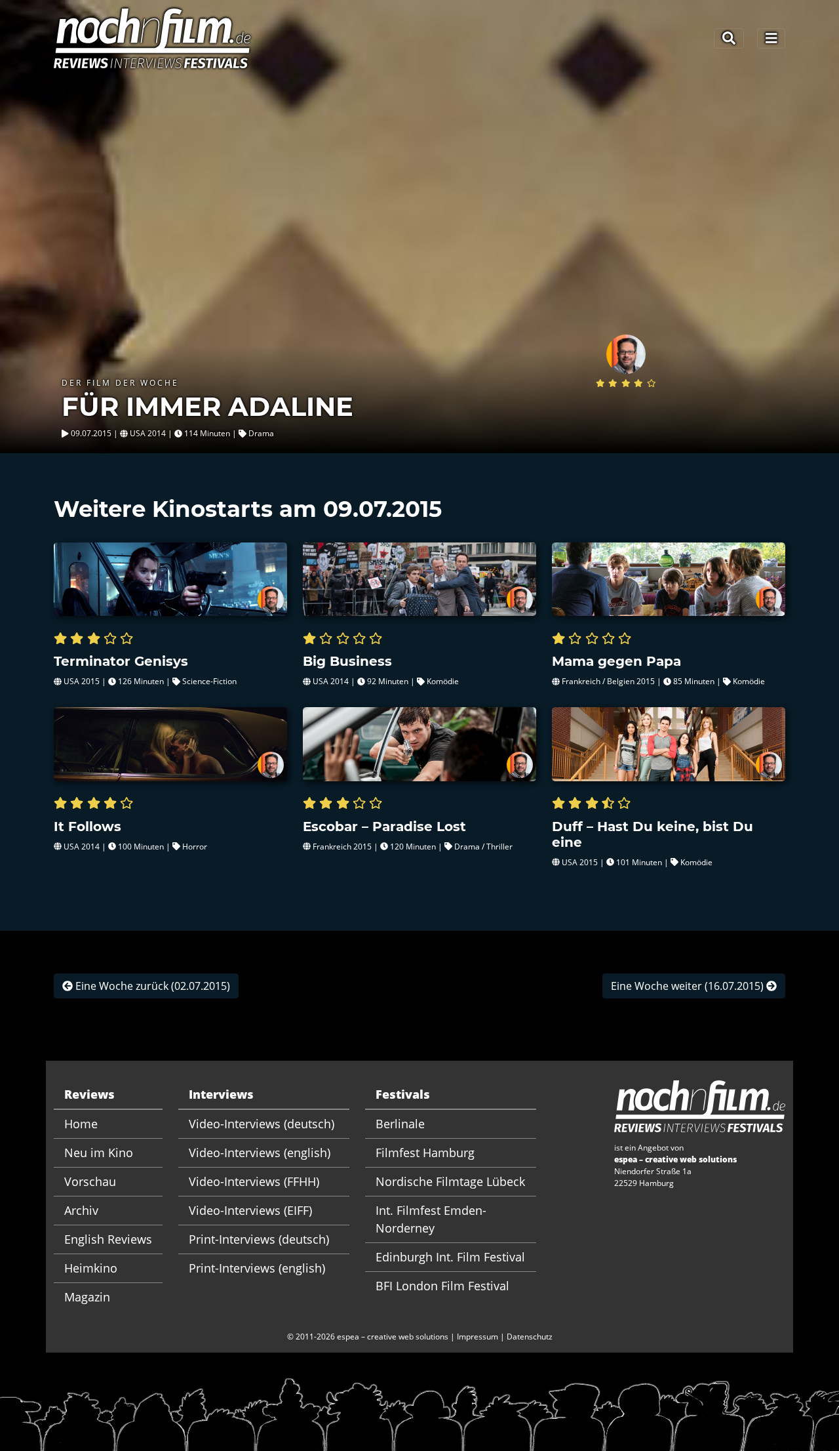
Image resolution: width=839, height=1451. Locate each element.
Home (81, 1124)
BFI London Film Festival (442, 1286)
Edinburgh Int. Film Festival (450, 1257)
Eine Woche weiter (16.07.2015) (688, 986)
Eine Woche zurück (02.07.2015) (151, 986)
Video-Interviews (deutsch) (261, 1124)
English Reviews (108, 1239)
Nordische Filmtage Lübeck (450, 1181)
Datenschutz (530, 1336)
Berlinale (400, 1124)
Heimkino (90, 1268)
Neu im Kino (98, 1152)
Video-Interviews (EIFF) (250, 1210)
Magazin (87, 1297)
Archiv (81, 1210)
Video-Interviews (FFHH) (254, 1181)
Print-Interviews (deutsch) (259, 1239)
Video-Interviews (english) (259, 1152)
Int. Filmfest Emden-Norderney (431, 1219)
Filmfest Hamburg (425, 1152)
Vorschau (90, 1181)
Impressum (477, 1336)
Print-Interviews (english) (257, 1268)
